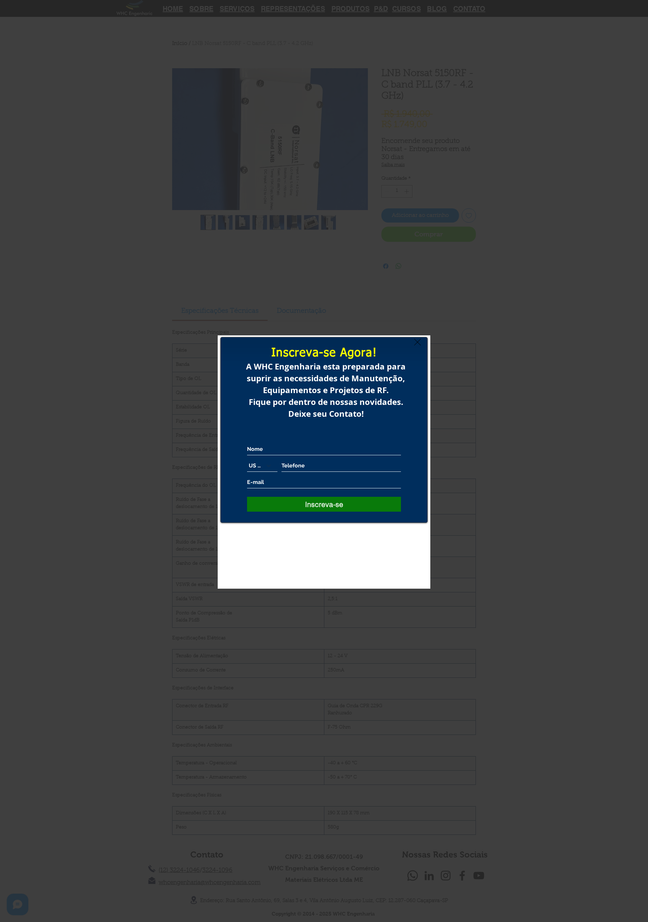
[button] (417, 342)
